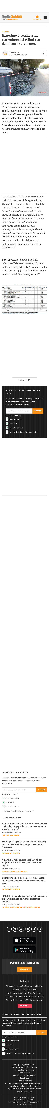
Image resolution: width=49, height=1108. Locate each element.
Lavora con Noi (36, 1000)
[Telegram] (33, 929)
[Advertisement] (24, 165)
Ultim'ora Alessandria (17, 993)
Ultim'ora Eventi (36, 996)
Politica (5, 835)
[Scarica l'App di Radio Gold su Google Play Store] (24, 950)
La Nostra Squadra (24, 986)
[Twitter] (15, 929)
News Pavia (13, 423)
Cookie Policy (30, 1064)
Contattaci (24, 1006)
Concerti (5, 871)
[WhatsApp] (39, 929)
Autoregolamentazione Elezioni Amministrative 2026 (24, 1083)
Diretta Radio (12, 1000)
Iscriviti (38, 411)
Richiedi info (24, 969)
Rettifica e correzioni (24, 1080)
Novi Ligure (14, 835)
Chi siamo (10, 986)
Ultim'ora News (30, 989)
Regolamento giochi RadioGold (24, 1075)
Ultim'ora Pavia (34, 993)
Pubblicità (38, 986)
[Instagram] (27, 929)
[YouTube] (21, 929)
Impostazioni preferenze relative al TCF (24, 1086)
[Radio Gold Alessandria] (12, 17)
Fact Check (24, 1078)
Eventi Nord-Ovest (16, 428)
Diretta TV (23, 1000)
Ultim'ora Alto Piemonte (16, 996)
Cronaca (5, 31)
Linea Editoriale (24, 1072)
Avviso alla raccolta (24, 1091)
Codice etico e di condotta (25, 1070)
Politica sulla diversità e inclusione (24, 1067)
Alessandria (15, 853)
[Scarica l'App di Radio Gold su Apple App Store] (24, 940)
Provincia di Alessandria (30, 907)
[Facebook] (9, 929)
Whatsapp (16, 989)
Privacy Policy (32, 432)
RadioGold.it (31, 1098)
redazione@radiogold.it (33, 1102)
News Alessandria (15, 419)
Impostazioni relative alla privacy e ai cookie (24, 1088)
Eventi (12, 871)
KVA (31, 1104)
